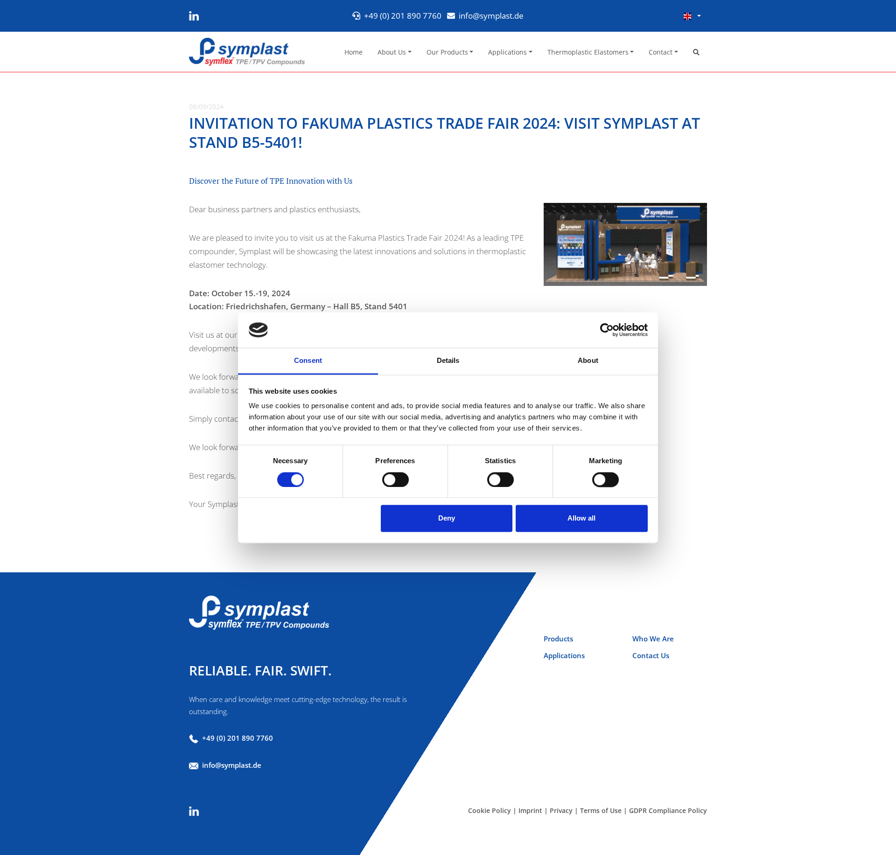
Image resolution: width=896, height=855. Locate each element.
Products (558, 638)
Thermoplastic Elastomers (588, 52)
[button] (692, 16)
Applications (507, 52)
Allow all (581, 518)
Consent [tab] (308, 361)
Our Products (447, 52)
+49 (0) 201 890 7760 (402, 15)
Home (353, 52)
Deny (446, 518)
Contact (660, 52)
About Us (392, 52)
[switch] (395, 479)
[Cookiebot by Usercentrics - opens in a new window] (607, 330)
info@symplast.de (491, 15)
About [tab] (588, 361)
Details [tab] (448, 361)
